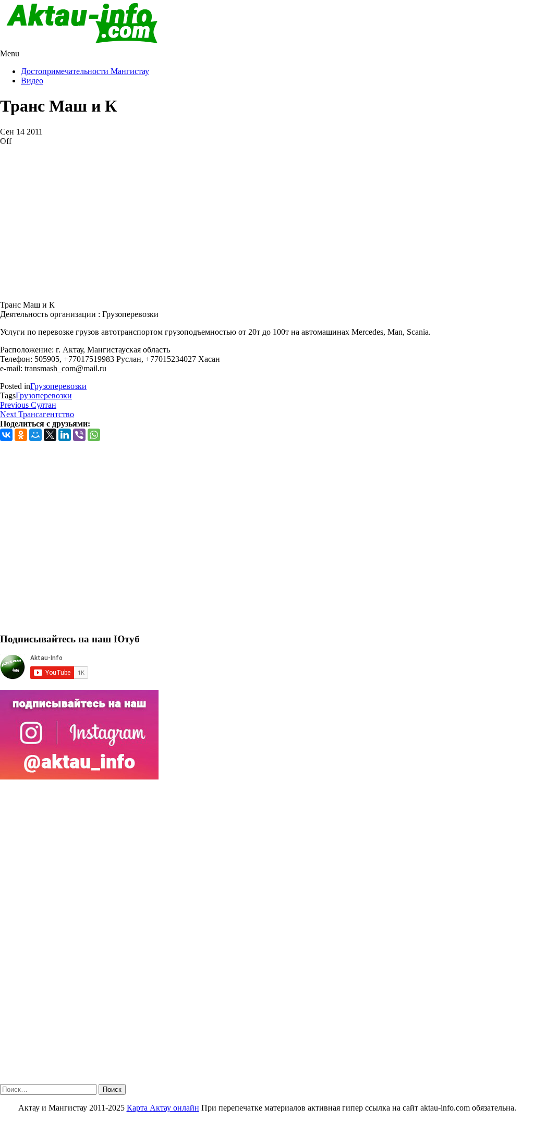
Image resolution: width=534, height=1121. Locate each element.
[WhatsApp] (94, 435)
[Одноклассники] (21, 435)
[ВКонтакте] (6, 435)
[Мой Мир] (35, 435)
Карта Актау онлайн (163, 1107)
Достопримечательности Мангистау (85, 71)
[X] (50, 435)
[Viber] (79, 435)
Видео (32, 80)
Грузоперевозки (58, 386)
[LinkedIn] (64, 435)
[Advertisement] (267, 219)
